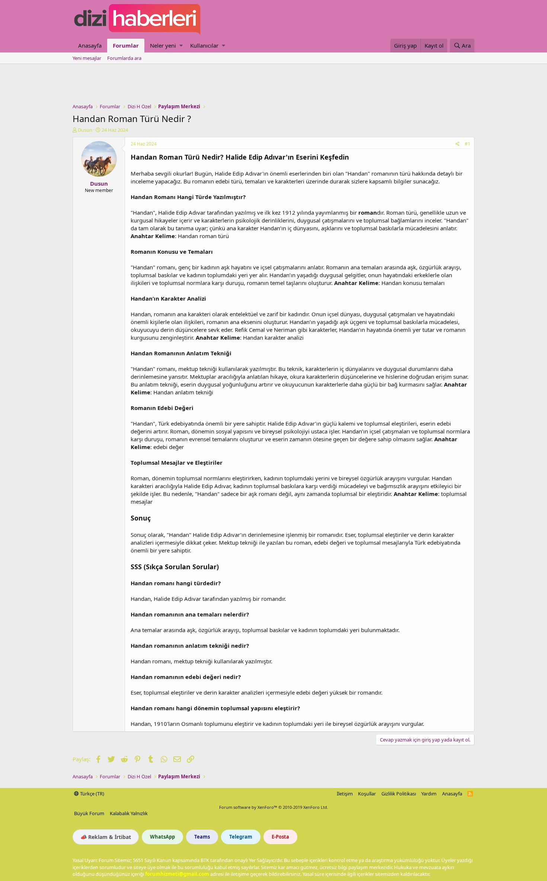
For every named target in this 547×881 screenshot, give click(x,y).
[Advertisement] (273, 84)
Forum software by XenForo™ (273, 807)
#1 (467, 144)
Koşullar (367, 793)
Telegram (240, 836)
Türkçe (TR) (91, 793)
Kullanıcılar (204, 45)
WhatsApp (162, 836)
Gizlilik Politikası (398, 793)
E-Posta (280, 836)
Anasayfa (90, 45)
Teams (202, 836)
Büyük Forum (89, 813)
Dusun (85, 129)
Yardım (428, 793)
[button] (181, 45)
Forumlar (126, 45)
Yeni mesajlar (87, 58)
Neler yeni (163, 45)
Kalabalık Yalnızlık (129, 813)
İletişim (345, 793)
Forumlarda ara (124, 58)
